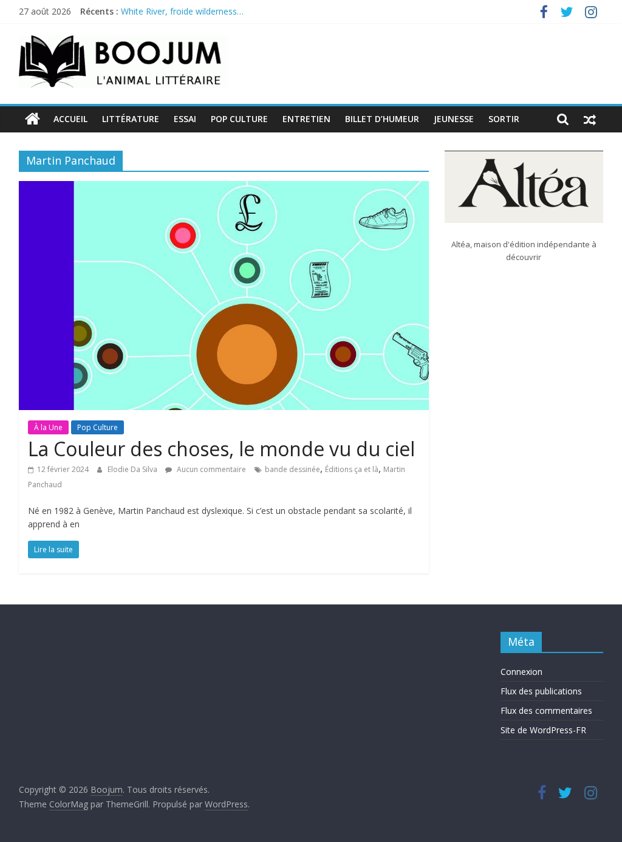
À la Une (48, 427)
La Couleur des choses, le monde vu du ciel (221, 449)
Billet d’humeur (382, 119)
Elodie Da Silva (133, 469)
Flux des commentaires (546, 710)
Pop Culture (239, 119)
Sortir (503, 119)
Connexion (521, 671)
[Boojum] (32, 119)
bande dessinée (292, 469)
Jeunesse (454, 119)
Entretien (306, 119)
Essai (185, 119)
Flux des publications (541, 691)
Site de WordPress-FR (543, 730)
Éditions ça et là (351, 469)
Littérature (130, 119)
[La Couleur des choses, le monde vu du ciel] (224, 188)
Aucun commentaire (210, 469)
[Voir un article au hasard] (589, 119)
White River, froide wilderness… (182, 14)
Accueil (70, 119)
